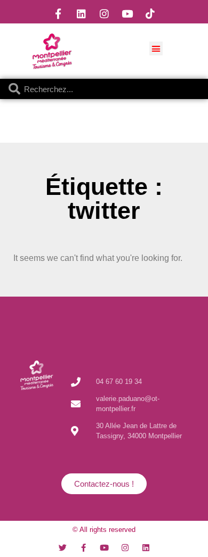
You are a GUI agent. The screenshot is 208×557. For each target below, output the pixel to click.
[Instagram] (104, 13)
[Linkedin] (81, 13)
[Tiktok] (150, 13)
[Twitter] (63, 548)
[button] (156, 48)
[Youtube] (127, 13)
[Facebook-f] (58, 13)
